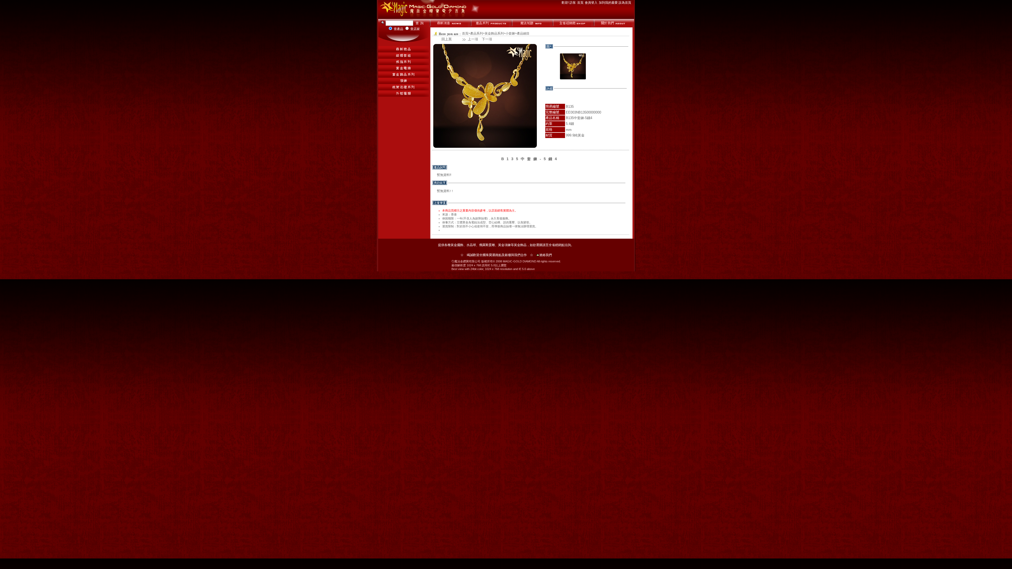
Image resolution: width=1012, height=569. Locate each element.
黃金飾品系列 (494, 33)
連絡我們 (545, 255)
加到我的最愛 (609, 2)
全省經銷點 (557, 245)
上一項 (473, 39)
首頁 (580, 2)
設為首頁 (625, 2)
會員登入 (591, 2)
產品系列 (476, 33)
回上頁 (446, 39)
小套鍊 (510, 33)
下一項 (487, 39)
